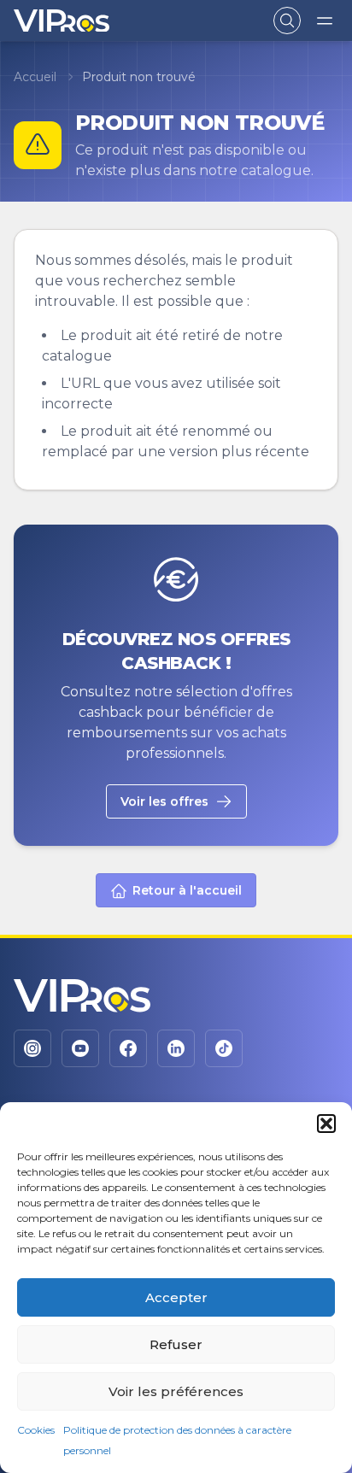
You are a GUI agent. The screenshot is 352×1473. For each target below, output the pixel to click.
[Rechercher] (287, 20)
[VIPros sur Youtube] (80, 1048)
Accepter (176, 1297)
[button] (326, 1123)
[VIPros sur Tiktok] (224, 1048)
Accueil (35, 77)
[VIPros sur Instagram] (32, 1048)
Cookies (36, 1429)
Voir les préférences (176, 1391)
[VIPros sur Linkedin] (176, 1048)
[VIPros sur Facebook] (128, 1048)
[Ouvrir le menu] (324, 20)
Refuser (176, 1344)
